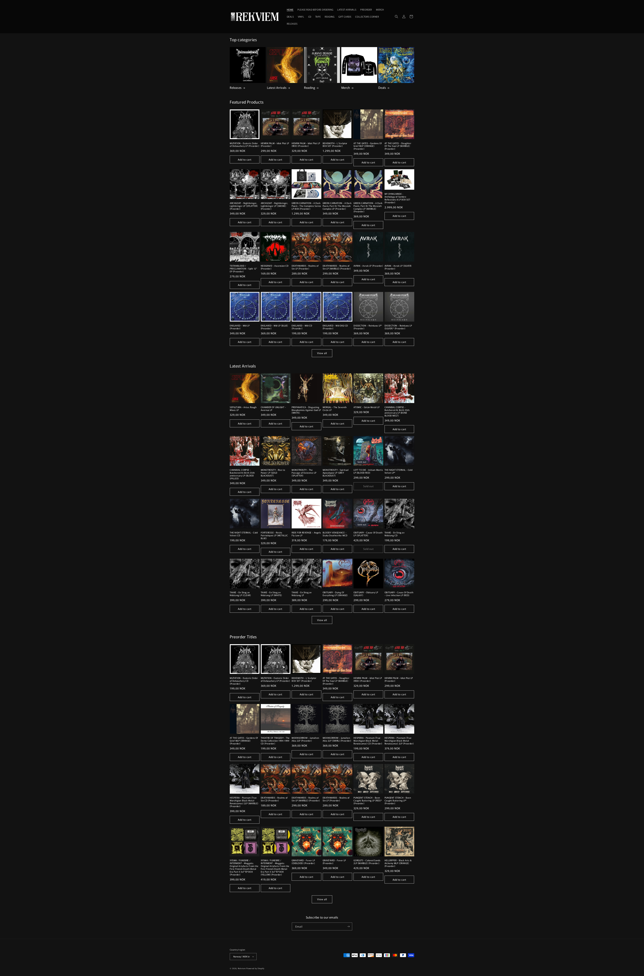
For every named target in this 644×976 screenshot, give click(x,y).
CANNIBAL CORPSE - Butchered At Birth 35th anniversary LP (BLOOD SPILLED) (242, 474)
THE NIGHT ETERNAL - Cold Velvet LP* (398, 471)
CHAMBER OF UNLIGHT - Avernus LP (273, 409)
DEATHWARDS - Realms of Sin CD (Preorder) (274, 799)
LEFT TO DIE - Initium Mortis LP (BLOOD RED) (368, 471)
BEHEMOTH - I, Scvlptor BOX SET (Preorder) (335, 145)
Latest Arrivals (277, 87)
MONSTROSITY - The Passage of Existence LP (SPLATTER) (304, 473)
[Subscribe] (348, 926)
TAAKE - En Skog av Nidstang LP (302, 594)
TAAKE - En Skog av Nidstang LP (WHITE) (271, 594)
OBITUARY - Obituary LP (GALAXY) (366, 594)
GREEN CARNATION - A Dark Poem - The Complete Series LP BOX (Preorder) (306, 206)
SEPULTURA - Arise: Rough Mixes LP (243, 409)
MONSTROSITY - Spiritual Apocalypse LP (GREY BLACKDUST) (336, 473)
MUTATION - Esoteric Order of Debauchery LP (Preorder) (244, 145)
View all (322, 353)
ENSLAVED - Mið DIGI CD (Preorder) (335, 327)
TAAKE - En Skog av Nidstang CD (395, 534)
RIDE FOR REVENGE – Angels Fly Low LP (306, 534)
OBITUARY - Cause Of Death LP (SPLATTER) (368, 534)
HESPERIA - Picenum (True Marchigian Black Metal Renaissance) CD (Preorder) (368, 741)
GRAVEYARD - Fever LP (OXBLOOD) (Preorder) (303, 862)
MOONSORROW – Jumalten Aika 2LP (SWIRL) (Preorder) (337, 739)
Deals (382, 87)
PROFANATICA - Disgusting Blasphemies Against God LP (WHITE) (306, 410)
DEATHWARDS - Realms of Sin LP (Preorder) (305, 267)
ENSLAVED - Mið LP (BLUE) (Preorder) (274, 327)
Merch (345, 87)
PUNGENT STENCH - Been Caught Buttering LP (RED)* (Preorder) (368, 800)
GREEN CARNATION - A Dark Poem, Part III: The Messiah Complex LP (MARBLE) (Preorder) (368, 207)
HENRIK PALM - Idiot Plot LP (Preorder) (275, 145)
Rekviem (242, 968)
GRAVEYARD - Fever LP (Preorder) (334, 862)
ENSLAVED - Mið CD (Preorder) (302, 327)
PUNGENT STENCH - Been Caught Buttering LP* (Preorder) (398, 800)
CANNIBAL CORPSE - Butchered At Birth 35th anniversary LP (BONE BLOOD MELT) (397, 411)
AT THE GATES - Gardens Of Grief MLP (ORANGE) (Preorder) (368, 146)
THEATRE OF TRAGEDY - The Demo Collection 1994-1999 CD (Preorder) (275, 741)
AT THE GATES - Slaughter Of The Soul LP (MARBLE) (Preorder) (398, 146)
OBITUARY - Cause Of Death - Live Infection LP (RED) (399, 594)
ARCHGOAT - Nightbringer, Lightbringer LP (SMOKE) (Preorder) (274, 206)
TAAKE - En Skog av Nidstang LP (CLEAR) (240, 594)
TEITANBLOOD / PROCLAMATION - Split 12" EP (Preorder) (243, 268)
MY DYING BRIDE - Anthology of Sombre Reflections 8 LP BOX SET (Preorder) (397, 198)
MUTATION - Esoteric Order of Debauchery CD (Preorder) (244, 681)
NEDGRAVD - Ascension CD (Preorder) (275, 267)
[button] (396, 16)
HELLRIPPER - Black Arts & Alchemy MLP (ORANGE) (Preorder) (398, 863)
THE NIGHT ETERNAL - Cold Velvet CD (244, 534)
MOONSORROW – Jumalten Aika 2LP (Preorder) (305, 739)
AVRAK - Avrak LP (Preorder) (368, 265)
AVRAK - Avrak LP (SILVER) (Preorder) (398, 267)
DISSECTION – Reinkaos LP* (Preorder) (368, 327)
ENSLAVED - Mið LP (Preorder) (240, 327)
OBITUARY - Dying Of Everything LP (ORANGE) (335, 594)
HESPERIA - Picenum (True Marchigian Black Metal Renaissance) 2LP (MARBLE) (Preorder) (244, 802)
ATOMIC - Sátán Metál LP (367, 407)
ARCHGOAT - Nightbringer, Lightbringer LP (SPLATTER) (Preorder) (244, 206)
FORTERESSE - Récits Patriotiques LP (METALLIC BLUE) (274, 535)
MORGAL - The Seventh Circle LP (335, 409)
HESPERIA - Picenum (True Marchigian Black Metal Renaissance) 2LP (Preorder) (399, 741)
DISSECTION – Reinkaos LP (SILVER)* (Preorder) (398, 327)
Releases (236, 87)
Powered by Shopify (255, 968)
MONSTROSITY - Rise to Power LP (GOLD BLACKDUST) (273, 473)
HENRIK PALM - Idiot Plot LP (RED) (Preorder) (306, 145)
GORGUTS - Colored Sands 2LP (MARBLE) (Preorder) (367, 862)
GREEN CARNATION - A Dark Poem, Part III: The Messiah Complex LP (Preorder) (337, 206)
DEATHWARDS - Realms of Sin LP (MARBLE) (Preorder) (337, 267)
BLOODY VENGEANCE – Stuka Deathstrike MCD (335, 534)
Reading (309, 87)
